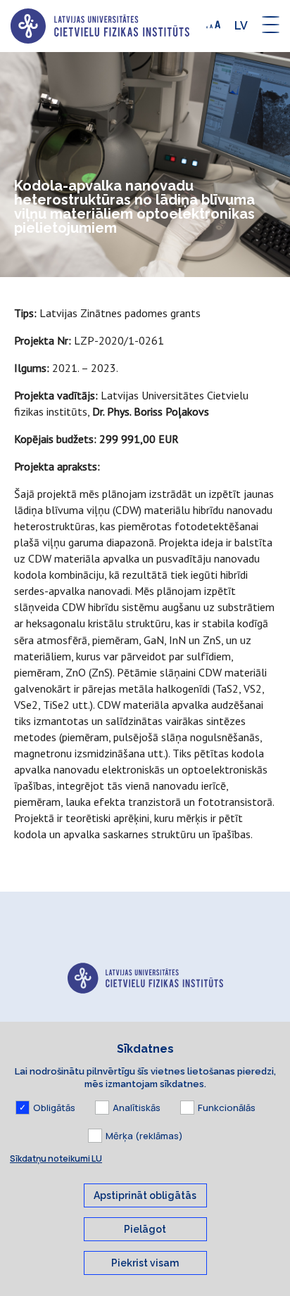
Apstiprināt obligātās (145, 1195)
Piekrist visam (145, 1263)
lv (241, 25)
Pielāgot (145, 1229)
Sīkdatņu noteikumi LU (56, 1159)
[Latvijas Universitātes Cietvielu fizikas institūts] (100, 26)
